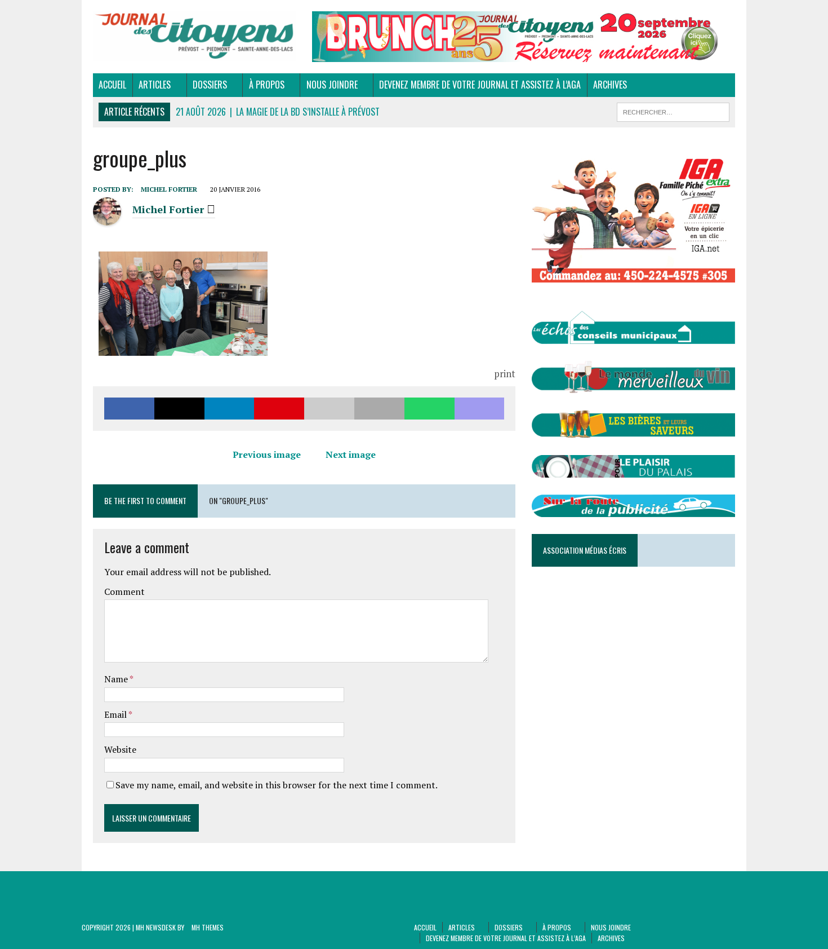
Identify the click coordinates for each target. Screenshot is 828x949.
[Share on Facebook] (129, 409)
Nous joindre (332, 84)
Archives (610, 84)
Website (120, 749)
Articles (155, 84)
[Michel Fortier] (107, 218)
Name (117, 679)
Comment (124, 591)
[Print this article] (379, 409)
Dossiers (210, 84)
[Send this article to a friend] (329, 409)
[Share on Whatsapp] (429, 409)
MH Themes (208, 927)
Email (116, 714)
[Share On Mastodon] (480, 409)
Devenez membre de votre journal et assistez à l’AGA (480, 84)
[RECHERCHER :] (673, 110)
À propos (266, 84)
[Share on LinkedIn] (229, 409)
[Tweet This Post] (179, 409)
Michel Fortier (169, 189)
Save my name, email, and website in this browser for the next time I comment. (276, 785)
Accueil (112, 84)
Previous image (267, 454)
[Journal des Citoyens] (194, 36)
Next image (351, 454)
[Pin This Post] (279, 409)
